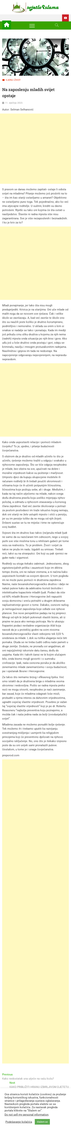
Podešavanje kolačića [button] (18, 1122)
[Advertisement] (35, 149)
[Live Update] (65, 17)
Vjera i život (13, 80)
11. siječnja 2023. (14, 103)
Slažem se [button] (42, 1121)
